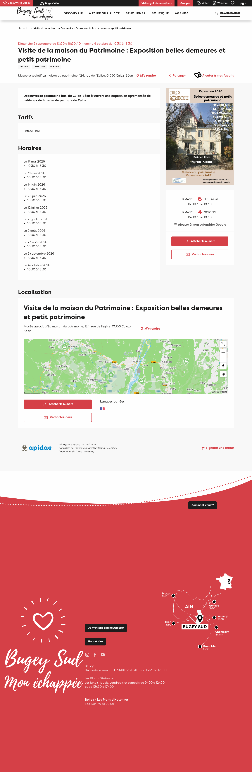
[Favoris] (233, 3)
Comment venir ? (202, 505)
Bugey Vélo (52, 3)
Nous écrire (95, 641)
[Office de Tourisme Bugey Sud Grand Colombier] (35, 13)
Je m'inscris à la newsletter (106, 628)
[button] (244, 4)
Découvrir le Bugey (19, 2)
